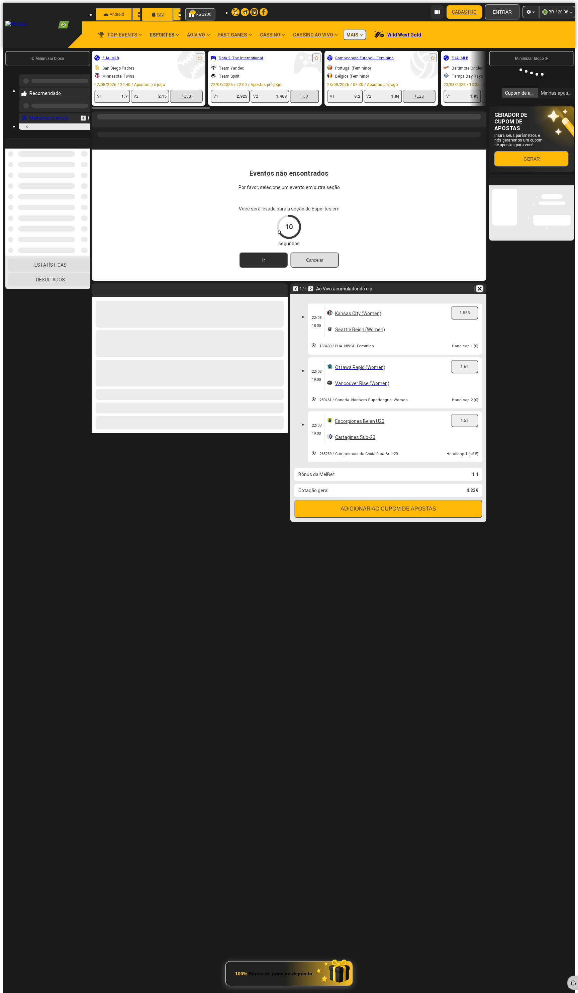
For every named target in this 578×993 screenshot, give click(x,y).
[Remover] (480, 289)
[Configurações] (530, 12)
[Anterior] (83, 115)
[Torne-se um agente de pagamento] (437, 12)
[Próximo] (310, 288)
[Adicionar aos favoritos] (200, 58)
